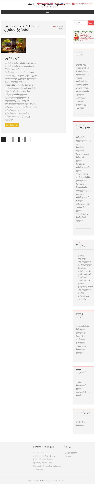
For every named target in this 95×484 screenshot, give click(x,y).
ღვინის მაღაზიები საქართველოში (83, 163)
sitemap (68, 456)
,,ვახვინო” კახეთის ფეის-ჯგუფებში (82, 104)
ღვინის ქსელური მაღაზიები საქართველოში (85, 268)
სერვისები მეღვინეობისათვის (83, 140)
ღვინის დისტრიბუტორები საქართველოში (85, 286)
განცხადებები (71, 452)
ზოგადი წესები (82, 326)
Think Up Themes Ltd (43, 481)
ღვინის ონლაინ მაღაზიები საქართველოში (84, 277)
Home (54, 26)
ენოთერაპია (81, 180)
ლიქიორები (81, 422)
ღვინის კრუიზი (12, 58)
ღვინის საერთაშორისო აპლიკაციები (83, 81)
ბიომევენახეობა (83, 190)
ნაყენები (80, 425)
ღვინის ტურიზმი (83, 177)
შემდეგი (28, 139)
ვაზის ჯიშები (81, 207)
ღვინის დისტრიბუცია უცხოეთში (83, 296)
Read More (11, 125)
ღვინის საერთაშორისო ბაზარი (83, 391)
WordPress (62, 481)
